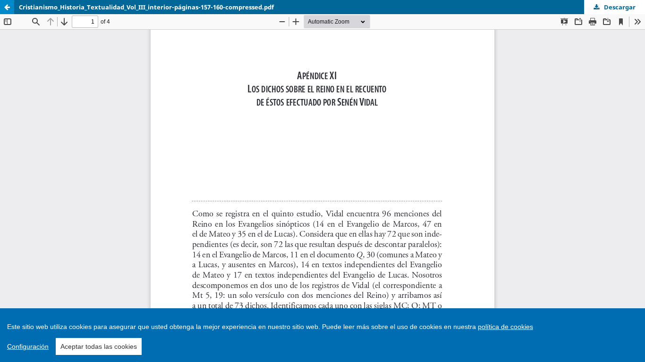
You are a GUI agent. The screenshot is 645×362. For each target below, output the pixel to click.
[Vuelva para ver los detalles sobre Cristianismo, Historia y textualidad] (7, 7)
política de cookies (505, 326)
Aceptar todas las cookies (98, 346)
